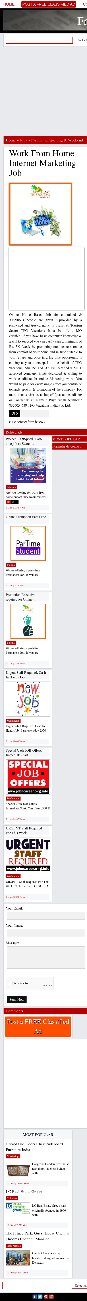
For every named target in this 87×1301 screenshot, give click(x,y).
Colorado (12, 1198)
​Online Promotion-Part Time (26, 516)
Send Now (16, 999)
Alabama (11, 487)
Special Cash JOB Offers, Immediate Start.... (24, 752)
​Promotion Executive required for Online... (20, 597)
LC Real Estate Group (24, 1191)
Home (8, 4)
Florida (10, 642)
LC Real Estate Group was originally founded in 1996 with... (49, 1210)
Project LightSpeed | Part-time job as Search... (24, 441)
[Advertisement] (43, 91)
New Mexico (14, 1245)
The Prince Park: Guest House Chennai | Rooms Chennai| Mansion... (37, 1235)
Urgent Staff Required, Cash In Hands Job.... (26, 675)
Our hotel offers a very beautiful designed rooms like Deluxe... (50, 1258)
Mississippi (13, 1156)
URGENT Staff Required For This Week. (24, 830)
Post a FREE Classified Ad (48, 4)
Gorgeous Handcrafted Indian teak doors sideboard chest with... (50, 1168)
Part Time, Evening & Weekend (57, 140)
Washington (13, 720)
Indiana (11, 565)
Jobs (23, 140)
